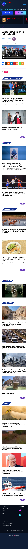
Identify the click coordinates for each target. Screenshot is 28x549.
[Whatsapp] (20, 63)
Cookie (18, 530)
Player (4, 506)
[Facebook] (3, 63)
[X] (6, 63)
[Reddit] (8, 63)
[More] (22, 63)
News (3, 510)
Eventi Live (4, 521)
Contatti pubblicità (7, 523)
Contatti (22, 530)
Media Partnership (6, 525)
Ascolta (7, 12)
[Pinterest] (14, 63)
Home (3, 9)
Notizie (6, 9)
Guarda (20, 12)
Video (3, 513)
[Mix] (17, 63)
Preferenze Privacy (12, 530)
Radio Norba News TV (13, 9)
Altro (22, 137)
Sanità (6, 71)
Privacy (5, 530)
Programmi (5, 508)
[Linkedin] (11, 63)
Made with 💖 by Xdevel (14, 535)
